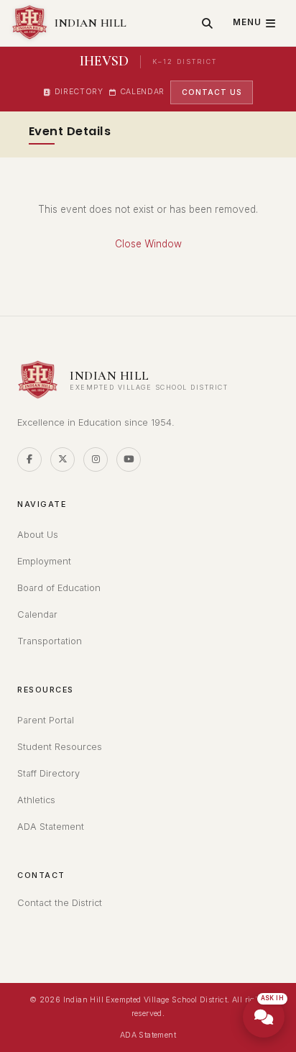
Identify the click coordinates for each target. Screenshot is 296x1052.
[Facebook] (29, 459)
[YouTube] (128, 459)
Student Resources (59, 746)
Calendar (142, 91)
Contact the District (59, 902)
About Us (37, 534)
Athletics (36, 800)
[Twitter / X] (62, 459)
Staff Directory (48, 773)
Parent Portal (45, 720)
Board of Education (59, 587)
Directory (79, 91)
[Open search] (207, 23)
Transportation (49, 641)
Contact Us (211, 92)
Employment (44, 561)
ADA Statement (50, 826)
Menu (247, 22)
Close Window (148, 244)
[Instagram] (95, 459)
